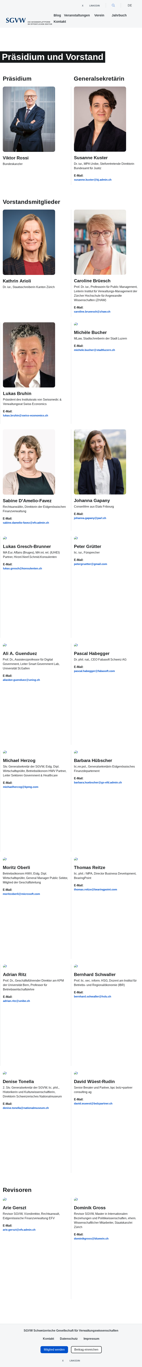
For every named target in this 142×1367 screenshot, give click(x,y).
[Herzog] (29, 754)
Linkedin (94, 5)
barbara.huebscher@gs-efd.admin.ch (98, 782)
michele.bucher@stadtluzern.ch (94, 350)
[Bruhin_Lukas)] (29, 356)
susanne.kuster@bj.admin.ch (92, 179)
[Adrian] (29, 968)
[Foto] (29, 647)
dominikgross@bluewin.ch (91, 1238)
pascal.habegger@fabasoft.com (94, 671)
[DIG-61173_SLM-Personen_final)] (29, 1075)
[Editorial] (100, 326)
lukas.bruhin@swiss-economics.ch (25, 415)
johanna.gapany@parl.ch (90, 518)
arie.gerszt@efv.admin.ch (19, 1229)
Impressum (91, 1338)
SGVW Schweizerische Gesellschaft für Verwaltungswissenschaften (71, 1330)
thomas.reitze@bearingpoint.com (95, 889)
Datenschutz (69, 1338)
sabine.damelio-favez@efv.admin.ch (26, 522)
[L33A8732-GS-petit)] (29, 463)
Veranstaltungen (77, 15)
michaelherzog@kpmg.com (20, 786)
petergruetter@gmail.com (90, 564)
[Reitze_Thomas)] (100, 861)
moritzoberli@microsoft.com (21, 893)
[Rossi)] (29, 120)
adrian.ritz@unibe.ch (16, 1000)
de (130, 5)
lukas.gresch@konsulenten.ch (22, 568)
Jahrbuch (119, 15)
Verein (99, 15)
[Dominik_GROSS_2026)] (100, 1201)
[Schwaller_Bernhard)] (100, 968)
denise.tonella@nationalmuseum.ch (26, 1107)
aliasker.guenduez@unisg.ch (21, 679)
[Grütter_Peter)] (100, 540)
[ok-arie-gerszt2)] (29, 1201)
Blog (57, 15)
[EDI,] (29, 540)
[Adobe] (100, 120)
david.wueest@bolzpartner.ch (93, 1103)
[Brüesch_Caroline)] (100, 243)
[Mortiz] (29, 861)
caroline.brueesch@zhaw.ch (92, 311)
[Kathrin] (29, 243)
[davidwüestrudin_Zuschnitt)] (100, 1075)
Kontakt (60, 21)
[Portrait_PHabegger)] (100, 647)
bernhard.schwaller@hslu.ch (92, 996)
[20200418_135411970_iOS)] (100, 463)
